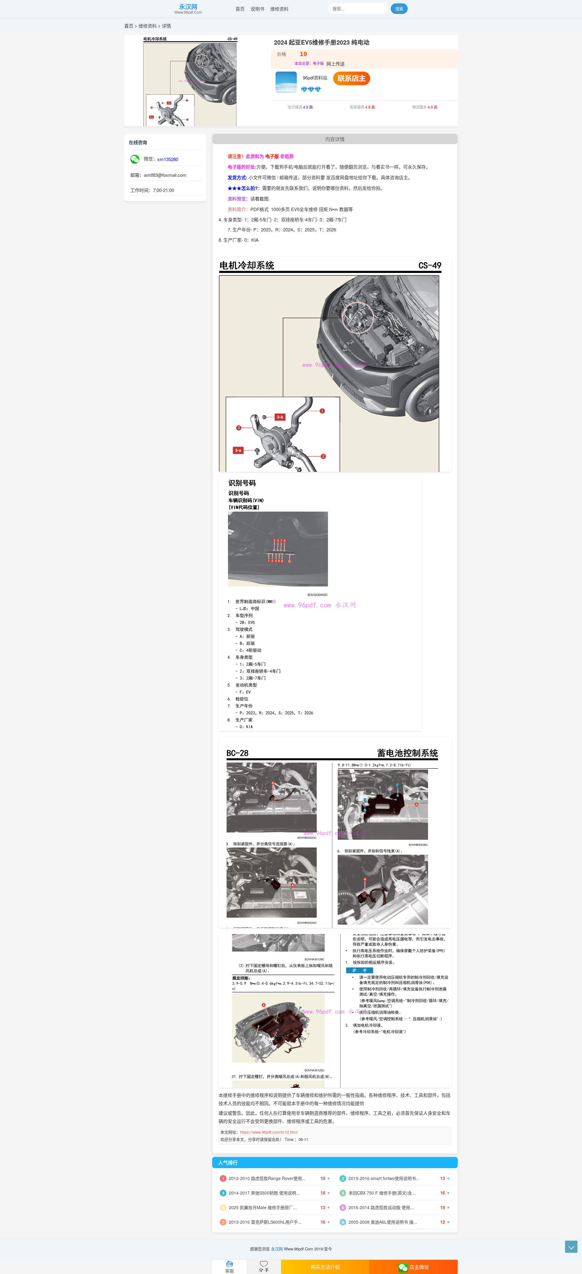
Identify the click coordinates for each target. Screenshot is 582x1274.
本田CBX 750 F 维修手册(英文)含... (382, 1193)
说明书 (257, 8)
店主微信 (419, 1266)
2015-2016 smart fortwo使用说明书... (384, 1178)
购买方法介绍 (325, 1266)
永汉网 (188, 6)
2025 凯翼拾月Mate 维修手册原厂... (263, 1207)
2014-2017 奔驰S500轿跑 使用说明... (264, 1193)
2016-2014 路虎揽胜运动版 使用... (381, 1207)
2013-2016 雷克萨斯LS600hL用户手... (265, 1222)
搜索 (399, 9)
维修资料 (279, 8)
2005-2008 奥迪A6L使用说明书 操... (383, 1222)
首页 (240, 8)
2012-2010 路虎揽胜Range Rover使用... (267, 1178)
